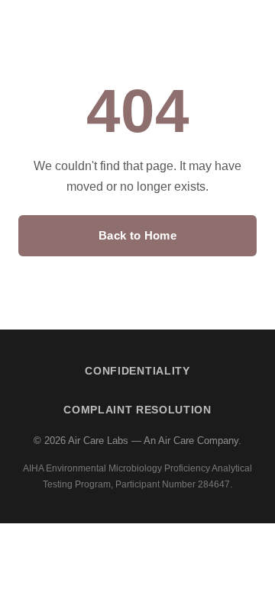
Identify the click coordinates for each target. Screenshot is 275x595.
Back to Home (137, 235)
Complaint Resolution (137, 410)
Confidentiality (137, 371)
